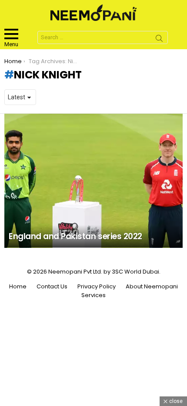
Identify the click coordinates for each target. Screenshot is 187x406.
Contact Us (52, 286)
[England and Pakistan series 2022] (93, 181)
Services (93, 295)
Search (159, 39)
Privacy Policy (96, 286)
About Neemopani (152, 286)
